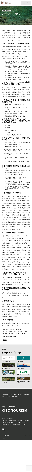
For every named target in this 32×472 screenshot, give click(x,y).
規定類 (5, 340)
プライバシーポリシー (6, 435)
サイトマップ (27, 435)
